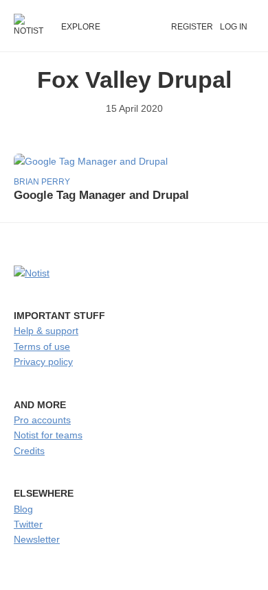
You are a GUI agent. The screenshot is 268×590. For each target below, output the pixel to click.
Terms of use (42, 346)
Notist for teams (48, 434)
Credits (29, 450)
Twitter (28, 524)
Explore (80, 27)
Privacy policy (43, 361)
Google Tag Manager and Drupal (101, 195)
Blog (23, 509)
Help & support (46, 330)
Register (192, 27)
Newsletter (37, 539)
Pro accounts (42, 419)
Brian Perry (42, 182)
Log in (233, 27)
